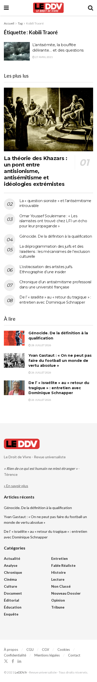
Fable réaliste (63, 565)
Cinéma (10, 579)
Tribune (57, 607)
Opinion (58, 600)
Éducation (12, 607)
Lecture (57, 579)
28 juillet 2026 (41, 345)
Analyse (10, 565)
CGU (30, 649)
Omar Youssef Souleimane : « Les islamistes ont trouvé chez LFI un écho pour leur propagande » (53, 221)
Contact (74, 655)
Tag (20, 23)
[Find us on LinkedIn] (19, 661)
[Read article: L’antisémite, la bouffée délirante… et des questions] (17, 51)
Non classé (61, 586)
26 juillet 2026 (41, 372)
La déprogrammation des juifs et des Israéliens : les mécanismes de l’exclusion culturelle (54, 251)
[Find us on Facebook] (13, 661)
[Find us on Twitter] (6, 661)
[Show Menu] (6, 7)
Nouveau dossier (66, 593)
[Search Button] (90, 7)
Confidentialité (15, 655)
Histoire (58, 572)
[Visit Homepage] (48, 8)
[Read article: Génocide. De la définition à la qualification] (14, 338)
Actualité (12, 558)
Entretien (59, 558)
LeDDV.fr (21, 672)
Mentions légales (47, 655)
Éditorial (11, 600)
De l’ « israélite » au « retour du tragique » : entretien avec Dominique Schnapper (55, 300)
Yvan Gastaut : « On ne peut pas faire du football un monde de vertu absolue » (60, 360)
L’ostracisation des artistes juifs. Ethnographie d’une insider (46, 269)
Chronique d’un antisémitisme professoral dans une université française (55, 284)
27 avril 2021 (44, 57)
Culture (10, 586)
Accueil (9, 23)
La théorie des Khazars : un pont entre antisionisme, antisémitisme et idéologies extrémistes (35, 171)
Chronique (13, 572)
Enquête (11, 614)
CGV (45, 649)
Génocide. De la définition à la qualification (55, 236)
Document (13, 593)
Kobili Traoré (35, 23)
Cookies (63, 649)
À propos (11, 649)
